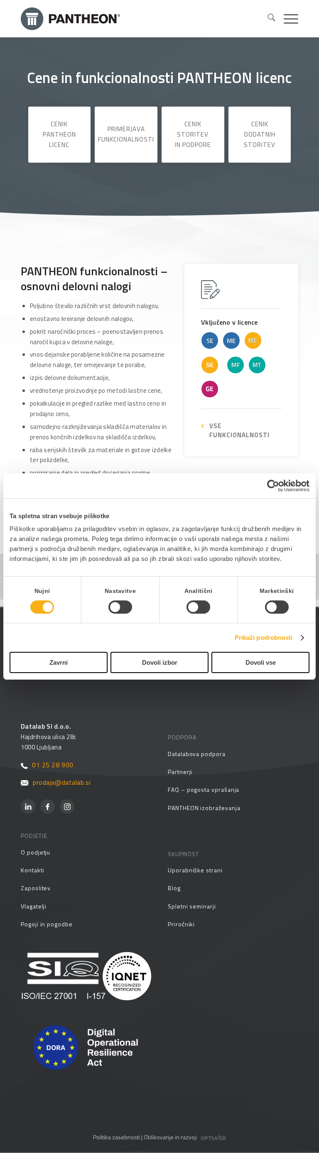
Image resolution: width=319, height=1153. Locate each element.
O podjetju (35, 852)
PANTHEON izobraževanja (204, 807)
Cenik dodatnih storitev (259, 134)
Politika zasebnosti (116, 1137)
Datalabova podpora (197, 753)
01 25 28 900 (53, 765)
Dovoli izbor (159, 662)
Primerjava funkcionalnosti (126, 134)
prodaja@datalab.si (62, 782)
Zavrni (58, 662)
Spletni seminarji (192, 906)
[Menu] (286, 18)
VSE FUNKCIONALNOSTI (239, 430)
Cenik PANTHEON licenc (59, 134)
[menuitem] (267, 18)
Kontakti (32, 870)
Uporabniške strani (195, 870)
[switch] (120, 607)
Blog (174, 888)
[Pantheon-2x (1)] (141, 18)
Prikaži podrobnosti (264, 637)
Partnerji (180, 771)
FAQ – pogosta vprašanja (203, 789)
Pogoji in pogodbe (47, 924)
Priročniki (181, 924)
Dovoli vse (260, 662)
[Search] (267, 18)
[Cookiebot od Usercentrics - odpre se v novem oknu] (273, 486)
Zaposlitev (36, 888)
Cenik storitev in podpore (193, 134)
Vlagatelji (34, 906)
